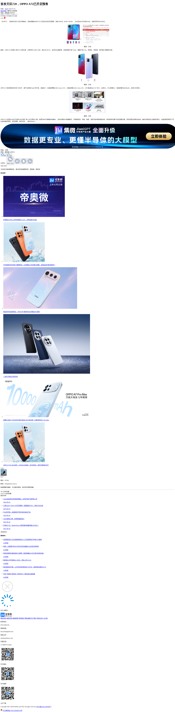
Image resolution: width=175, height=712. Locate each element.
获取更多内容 (3, 531)
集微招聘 (15, 618)
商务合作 (40, 618)
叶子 (6, 9)
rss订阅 (45, 618)
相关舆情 (4, 11)
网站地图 (28, 618)
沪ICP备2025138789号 (43, 706)
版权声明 (9, 618)
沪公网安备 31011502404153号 (12, 710)
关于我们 (34, 618)
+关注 (2, 468)
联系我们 (22, 618)
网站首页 (3, 618)
